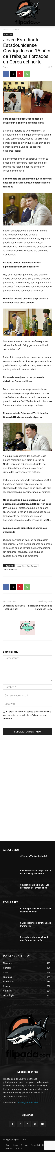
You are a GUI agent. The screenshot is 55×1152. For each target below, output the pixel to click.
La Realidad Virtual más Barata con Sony (40, 607)
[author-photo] (27, 635)
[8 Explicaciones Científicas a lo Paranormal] (10, 926)
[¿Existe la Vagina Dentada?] (10, 860)
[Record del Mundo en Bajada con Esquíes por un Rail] (10, 941)
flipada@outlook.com (27, 1102)
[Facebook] (6, 74)
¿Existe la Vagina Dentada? (33, 856)
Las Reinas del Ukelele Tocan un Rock (14, 607)
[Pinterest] (20, 74)
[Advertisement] (26, 789)
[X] (13, 74)
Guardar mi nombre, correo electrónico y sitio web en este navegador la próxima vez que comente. (27, 715)
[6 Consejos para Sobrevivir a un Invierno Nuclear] (10, 912)
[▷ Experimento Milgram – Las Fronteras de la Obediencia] (10, 888)
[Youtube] (43, 1124)
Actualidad (14, 29)
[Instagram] (20, 1124)
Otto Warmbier (10, 569)
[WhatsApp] (27, 74)
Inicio (5, 29)
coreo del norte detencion (26, 566)
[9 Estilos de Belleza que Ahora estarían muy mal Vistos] (10, 874)
